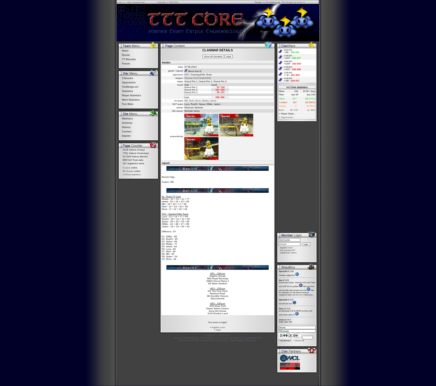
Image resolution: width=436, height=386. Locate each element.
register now (286, 247)
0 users (126, 167)
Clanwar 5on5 (191, 78)
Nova (198, 100)
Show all (299, 340)
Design (258, 2)
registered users (288, 252)
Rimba (205, 100)
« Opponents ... (287, 117)
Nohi (191, 100)
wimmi (213, 100)
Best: (281, 110)
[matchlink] (205, 78)
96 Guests (128, 171)
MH (186, 100)
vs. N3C (311, 110)
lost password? (287, 250)
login (218, 330)
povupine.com (254, 338)
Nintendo (251, 340)
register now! (218, 327)
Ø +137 (294, 110)
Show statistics (133, 174)
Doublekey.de (273, 2)
